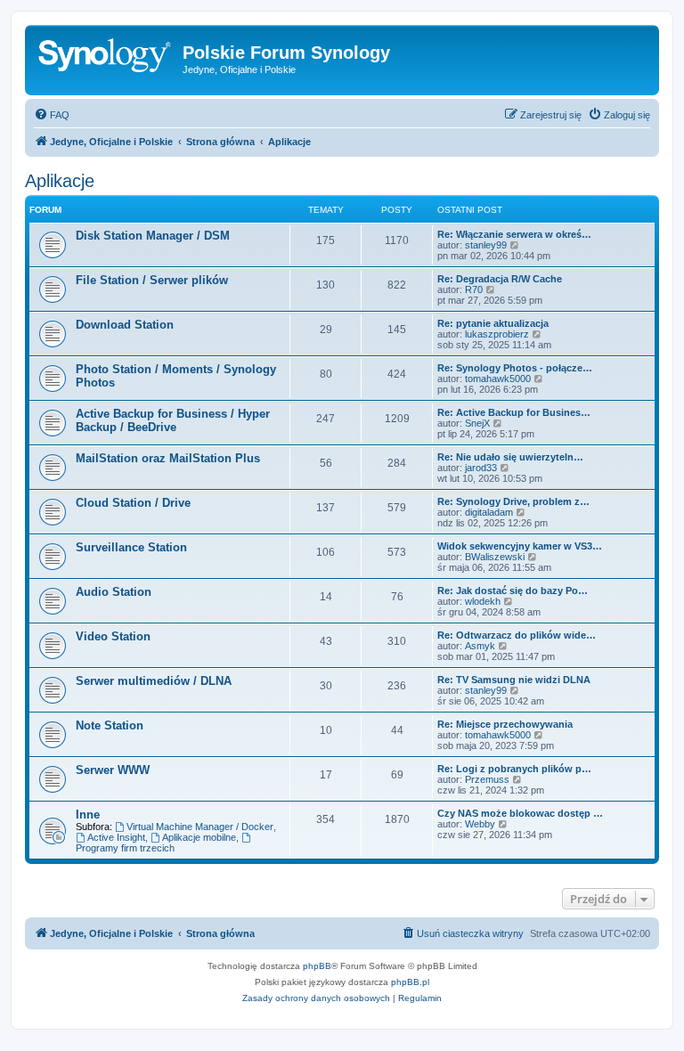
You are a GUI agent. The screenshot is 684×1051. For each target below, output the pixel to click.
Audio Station (113, 592)
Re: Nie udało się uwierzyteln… (510, 457)
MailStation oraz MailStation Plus (168, 458)
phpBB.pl (410, 982)
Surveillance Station (131, 547)
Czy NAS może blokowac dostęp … (520, 813)
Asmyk (480, 645)
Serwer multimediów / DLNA (154, 681)
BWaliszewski (495, 556)
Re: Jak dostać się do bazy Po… (512, 590)
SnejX (477, 423)
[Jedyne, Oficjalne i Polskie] (106, 57)
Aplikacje (59, 181)
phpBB (317, 966)
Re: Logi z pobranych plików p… (514, 768)
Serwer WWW (113, 770)
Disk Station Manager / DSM (153, 235)
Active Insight (116, 837)
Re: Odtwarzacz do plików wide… (516, 635)
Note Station (109, 725)
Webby (480, 824)
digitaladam (489, 512)
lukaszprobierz (497, 334)
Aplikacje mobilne (199, 837)
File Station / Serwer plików (152, 280)
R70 (474, 289)
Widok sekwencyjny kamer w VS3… (519, 546)
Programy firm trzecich (125, 848)
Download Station (125, 324)
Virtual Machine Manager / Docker (199, 826)
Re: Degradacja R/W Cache (499, 278)
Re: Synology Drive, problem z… (513, 501)
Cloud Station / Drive (133, 502)
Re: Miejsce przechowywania (505, 724)
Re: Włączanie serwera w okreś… (514, 234)
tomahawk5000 (498, 378)
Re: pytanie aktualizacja (493, 323)
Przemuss (487, 779)
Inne (88, 814)
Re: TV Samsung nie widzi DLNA (513, 679)
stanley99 (486, 245)
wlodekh (483, 601)
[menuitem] (51, 115)
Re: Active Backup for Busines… (513, 412)
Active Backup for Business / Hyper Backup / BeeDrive (173, 420)
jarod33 (481, 467)
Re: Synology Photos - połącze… (514, 368)
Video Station (113, 636)
